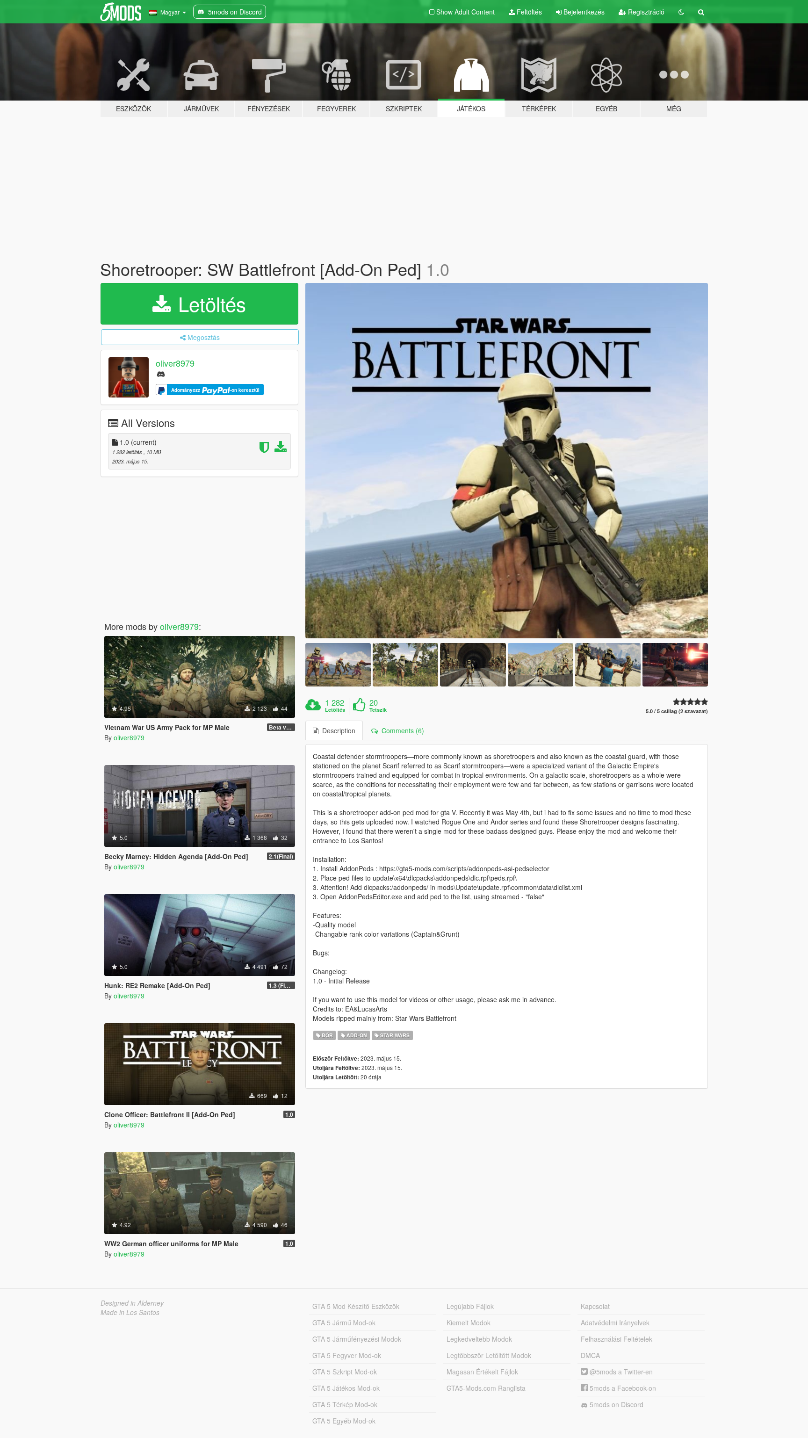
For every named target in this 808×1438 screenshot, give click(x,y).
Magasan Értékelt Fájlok (482, 1371)
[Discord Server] (161, 373)
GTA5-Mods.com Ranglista (486, 1388)
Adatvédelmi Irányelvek (615, 1322)
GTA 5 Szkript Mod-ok (344, 1371)
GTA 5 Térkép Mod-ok (344, 1404)
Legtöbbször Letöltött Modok (489, 1355)
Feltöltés (528, 11)
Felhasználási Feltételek (616, 1339)
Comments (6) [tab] (401, 730)
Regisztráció (645, 11)
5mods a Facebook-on (622, 1388)
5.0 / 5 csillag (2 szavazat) (677, 711)
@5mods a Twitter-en (620, 1371)
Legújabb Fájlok (470, 1306)
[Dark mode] (681, 11)
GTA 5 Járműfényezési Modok (356, 1339)
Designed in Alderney (132, 1303)
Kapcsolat (595, 1306)
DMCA (590, 1355)
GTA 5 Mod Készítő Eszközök (355, 1306)
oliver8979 (175, 363)
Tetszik (378, 710)
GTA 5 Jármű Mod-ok (343, 1322)
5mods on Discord (615, 1404)
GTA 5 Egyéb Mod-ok (343, 1420)
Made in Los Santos (130, 1312)
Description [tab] (336, 730)
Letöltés (209, 303)
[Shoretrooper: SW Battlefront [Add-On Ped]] (506, 460)
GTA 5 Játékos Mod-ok (346, 1388)
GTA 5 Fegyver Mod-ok (346, 1355)
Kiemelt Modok (469, 1322)
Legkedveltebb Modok (479, 1339)
